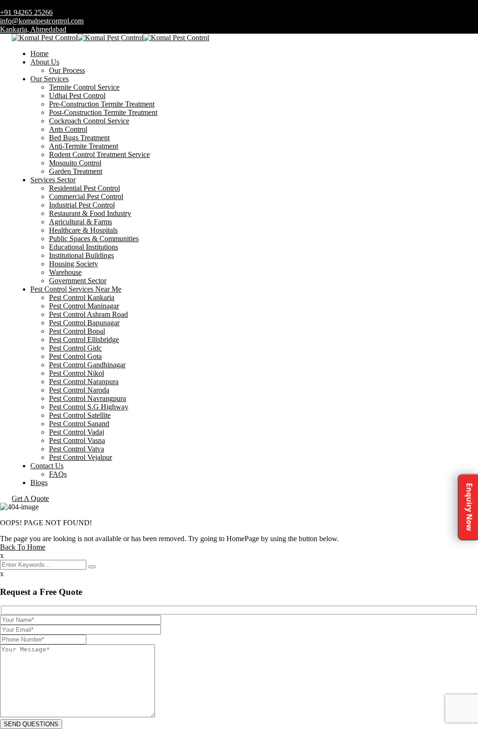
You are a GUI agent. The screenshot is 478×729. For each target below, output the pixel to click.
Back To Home (22, 547)
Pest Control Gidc (75, 348)
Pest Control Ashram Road (88, 314)
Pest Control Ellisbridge (84, 339)
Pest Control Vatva (76, 449)
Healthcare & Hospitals (83, 230)
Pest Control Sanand (79, 424)
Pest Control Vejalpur (80, 457)
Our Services (49, 79)
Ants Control (68, 129)
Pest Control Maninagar (84, 306)
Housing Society (73, 264)
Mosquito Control (75, 163)
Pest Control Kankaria (81, 297)
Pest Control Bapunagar (84, 323)
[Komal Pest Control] (44, 38)
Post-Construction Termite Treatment (103, 112)
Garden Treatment (75, 171)
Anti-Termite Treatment (83, 146)
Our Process (67, 70)
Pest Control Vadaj (76, 432)
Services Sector (53, 180)
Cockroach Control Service (89, 121)
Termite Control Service (84, 87)
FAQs (58, 474)
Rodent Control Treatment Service (99, 154)
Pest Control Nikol (76, 373)
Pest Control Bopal (77, 331)
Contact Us (46, 466)
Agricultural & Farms (80, 222)
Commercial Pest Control (86, 196)
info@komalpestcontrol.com (42, 21)
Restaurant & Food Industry (90, 213)
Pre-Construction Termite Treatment (102, 104)
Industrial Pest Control (82, 205)
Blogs (39, 482)
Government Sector (77, 281)
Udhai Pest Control (77, 96)
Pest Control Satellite (80, 415)
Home (39, 53)
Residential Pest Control (84, 188)
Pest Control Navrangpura (87, 398)
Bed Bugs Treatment (79, 138)
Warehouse (65, 272)
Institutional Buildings (81, 255)
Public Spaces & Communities (94, 239)
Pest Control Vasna (77, 440)
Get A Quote (30, 498)
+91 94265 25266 (26, 12)
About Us (44, 62)
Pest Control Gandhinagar (87, 365)
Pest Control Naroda (79, 390)
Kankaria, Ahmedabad (33, 29)
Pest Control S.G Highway (88, 407)
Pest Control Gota (75, 356)
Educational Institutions (83, 247)
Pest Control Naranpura (84, 382)
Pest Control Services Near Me (75, 289)
